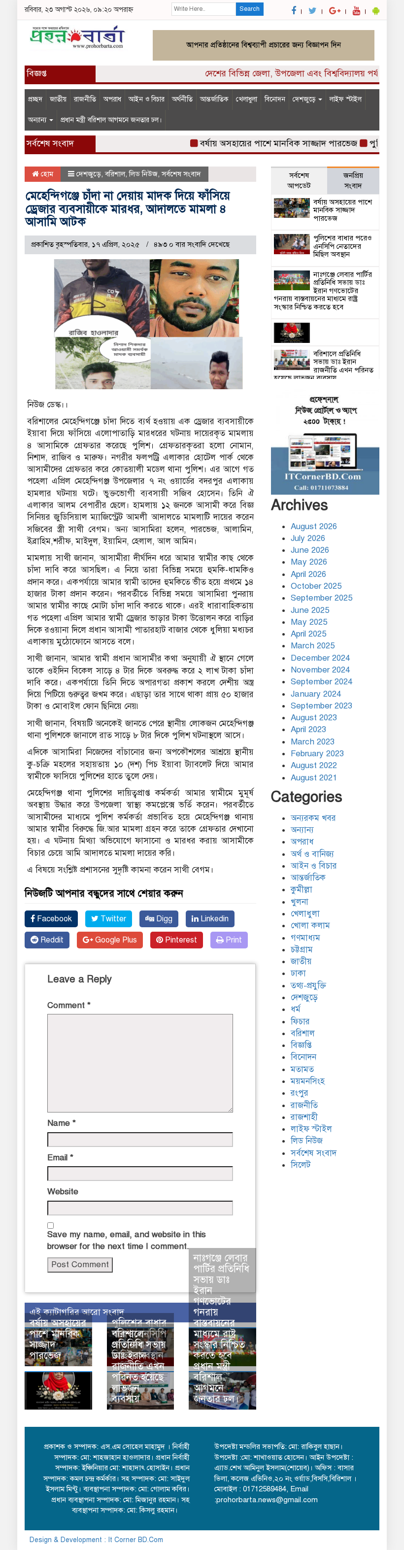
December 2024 (320, 658)
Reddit (51, 940)
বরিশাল (115, 173)
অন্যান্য (38, 120)
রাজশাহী (304, 1117)
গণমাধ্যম (305, 938)
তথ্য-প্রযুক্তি (308, 985)
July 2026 (308, 538)
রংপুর (299, 1093)
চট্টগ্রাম (302, 949)
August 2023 (314, 717)
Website (62, 1191)
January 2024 (316, 694)
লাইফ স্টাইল (346, 99)
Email (60, 1157)
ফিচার (300, 1021)
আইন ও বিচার (147, 99)
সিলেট (300, 1165)
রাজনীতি (85, 99)
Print (233, 940)
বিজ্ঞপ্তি (301, 1045)
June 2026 (310, 550)
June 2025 (310, 610)
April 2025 (308, 634)
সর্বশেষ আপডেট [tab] (299, 180)
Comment (69, 1005)
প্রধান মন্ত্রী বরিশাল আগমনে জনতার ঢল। (111, 120)
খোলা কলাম (310, 925)
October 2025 (316, 586)
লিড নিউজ (143, 173)
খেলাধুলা (246, 99)
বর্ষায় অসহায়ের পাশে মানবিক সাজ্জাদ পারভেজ (264, 143)
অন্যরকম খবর (313, 818)
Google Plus (115, 940)
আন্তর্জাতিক (214, 99)
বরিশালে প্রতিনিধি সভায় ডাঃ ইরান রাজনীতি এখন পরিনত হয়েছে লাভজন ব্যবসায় (139, 1366)
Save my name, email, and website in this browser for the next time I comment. (126, 1240)
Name (61, 1123)
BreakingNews (351, 1540)
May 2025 (309, 622)
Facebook (53, 919)
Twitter (112, 919)
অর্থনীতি (182, 99)
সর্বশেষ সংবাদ (181, 173)
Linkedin (214, 919)
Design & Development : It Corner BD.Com (96, 1540)
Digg (163, 919)
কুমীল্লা (301, 889)
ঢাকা (298, 973)
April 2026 (308, 574)
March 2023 (313, 742)
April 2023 (308, 729)
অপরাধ (112, 99)
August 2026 (314, 526)
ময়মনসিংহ (308, 1081)
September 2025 (321, 598)
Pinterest (180, 940)
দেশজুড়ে (305, 99)
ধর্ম (296, 1009)
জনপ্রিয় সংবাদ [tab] (353, 180)
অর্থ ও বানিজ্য (312, 854)
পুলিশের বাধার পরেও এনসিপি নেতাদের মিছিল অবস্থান (342, 246)
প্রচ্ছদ (35, 99)
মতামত (302, 1069)
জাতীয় (58, 99)
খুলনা (299, 902)
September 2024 (321, 681)
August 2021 (314, 778)
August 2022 (314, 765)
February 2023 (317, 753)
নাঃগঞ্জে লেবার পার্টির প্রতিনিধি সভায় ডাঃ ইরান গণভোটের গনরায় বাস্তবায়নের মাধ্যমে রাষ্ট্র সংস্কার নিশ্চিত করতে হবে (221, 1307)
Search (249, 8)
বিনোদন (275, 99)
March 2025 (313, 645)
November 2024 (320, 670)
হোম (46, 173)
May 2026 (309, 562)
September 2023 (321, 706)
